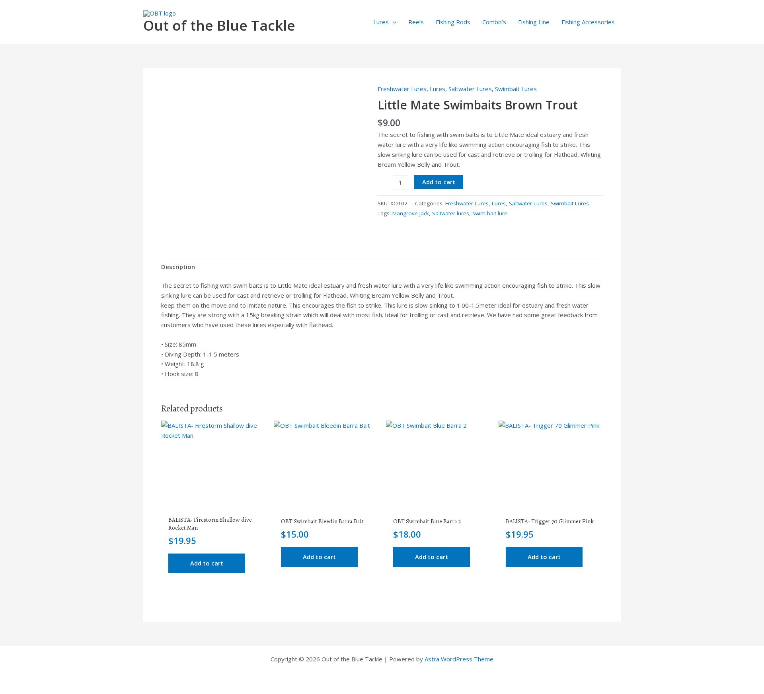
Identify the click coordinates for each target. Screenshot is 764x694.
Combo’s (494, 22)
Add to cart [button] (206, 563)
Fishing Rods (453, 22)
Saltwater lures (450, 213)
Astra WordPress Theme (459, 659)
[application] (392, 22)
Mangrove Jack (410, 213)
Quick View (213, 504)
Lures (381, 22)
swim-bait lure (489, 213)
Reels (416, 22)
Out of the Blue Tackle (219, 25)
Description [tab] (178, 267)
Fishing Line (534, 22)
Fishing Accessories (588, 22)
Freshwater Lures (402, 89)
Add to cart (438, 182)
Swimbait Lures (516, 89)
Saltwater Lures (470, 89)
